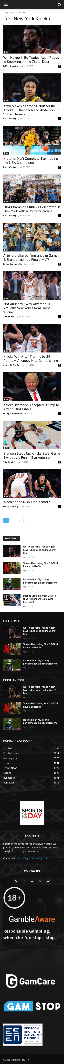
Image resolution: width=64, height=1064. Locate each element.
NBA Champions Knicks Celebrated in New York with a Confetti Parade (31, 209)
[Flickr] (32, 881)
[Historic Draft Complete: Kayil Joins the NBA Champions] (32, 140)
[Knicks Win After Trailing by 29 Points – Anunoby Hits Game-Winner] (32, 338)
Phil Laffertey (9, 118)
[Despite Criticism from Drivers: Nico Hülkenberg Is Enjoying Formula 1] (12, 600)
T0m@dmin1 (9, 316)
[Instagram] (40, 881)
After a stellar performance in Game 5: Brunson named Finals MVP (30, 258)
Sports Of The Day (12, 365)
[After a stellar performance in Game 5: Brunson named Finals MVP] (32, 237)
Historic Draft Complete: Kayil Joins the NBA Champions (30, 161)
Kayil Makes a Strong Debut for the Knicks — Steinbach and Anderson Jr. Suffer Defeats (31, 110)
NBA (6, 52)
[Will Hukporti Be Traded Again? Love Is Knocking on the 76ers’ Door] (32, 39)
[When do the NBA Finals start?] (32, 483)
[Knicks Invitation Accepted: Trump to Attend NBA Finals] (32, 386)
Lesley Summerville (12, 264)
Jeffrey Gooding (10, 66)
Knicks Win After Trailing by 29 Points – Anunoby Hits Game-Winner (31, 359)
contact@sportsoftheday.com (32, 858)
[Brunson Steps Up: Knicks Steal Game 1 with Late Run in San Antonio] (32, 435)
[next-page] (26, 520)
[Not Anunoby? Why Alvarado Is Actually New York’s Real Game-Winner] (32, 285)
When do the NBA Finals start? (26, 502)
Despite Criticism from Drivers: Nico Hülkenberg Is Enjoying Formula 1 (39, 599)
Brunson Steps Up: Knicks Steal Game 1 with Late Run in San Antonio (31, 456)
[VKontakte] (48, 881)
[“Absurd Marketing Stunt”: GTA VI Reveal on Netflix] (12, 568)
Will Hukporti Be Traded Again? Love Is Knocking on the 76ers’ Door (31, 60)
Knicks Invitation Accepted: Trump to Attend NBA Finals (31, 407)
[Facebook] (24, 881)
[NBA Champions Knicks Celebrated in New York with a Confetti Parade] (32, 188)
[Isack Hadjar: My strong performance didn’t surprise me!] (12, 584)
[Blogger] (16, 881)
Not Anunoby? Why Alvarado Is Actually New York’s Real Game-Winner (27, 308)
